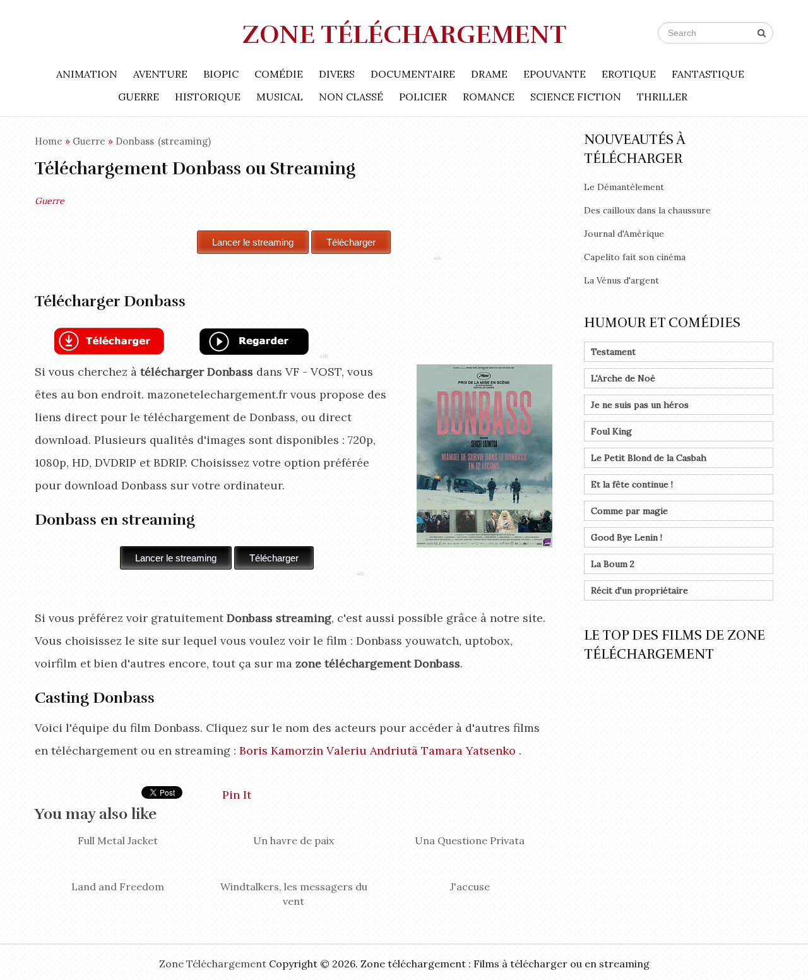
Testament (613, 351)
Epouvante (554, 74)
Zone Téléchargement (404, 35)
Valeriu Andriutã (372, 750)
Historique (208, 97)
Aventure (160, 74)
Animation (86, 74)
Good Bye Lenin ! (626, 537)
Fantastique (708, 74)
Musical (279, 97)
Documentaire (413, 74)
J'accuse (470, 886)
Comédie (278, 74)
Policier (423, 97)
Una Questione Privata (470, 840)
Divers (337, 74)
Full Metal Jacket (118, 840)
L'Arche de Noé (623, 378)
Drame (489, 74)
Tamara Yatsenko (468, 750)
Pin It (236, 794)
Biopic (221, 74)
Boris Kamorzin (281, 750)
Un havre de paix (293, 840)
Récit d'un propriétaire (639, 590)
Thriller (662, 97)
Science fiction (575, 97)
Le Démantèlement (624, 187)
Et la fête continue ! (632, 484)
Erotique (629, 74)
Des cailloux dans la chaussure (647, 210)
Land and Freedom (117, 886)
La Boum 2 (612, 564)
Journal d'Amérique (624, 233)
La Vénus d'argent (621, 280)
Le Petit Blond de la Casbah (648, 457)
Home (48, 141)
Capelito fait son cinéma (635, 257)
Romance (488, 97)
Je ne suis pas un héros (640, 404)
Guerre (138, 97)
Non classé (351, 97)
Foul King (611, 431)
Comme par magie (629, 511)
